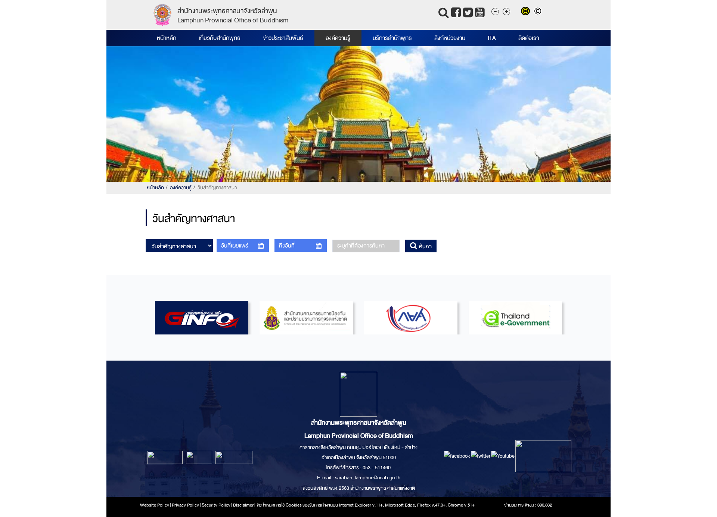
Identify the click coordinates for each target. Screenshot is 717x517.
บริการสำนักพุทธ (392, 38)
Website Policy (154, 505)
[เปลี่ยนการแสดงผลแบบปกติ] (538, 12)
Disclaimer (243, 505)
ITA (492, 38)
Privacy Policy (185, 505)
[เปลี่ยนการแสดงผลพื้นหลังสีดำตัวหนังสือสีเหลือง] (527, 12)
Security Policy (216, 505)
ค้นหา (425, 246)
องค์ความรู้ (338, 38)
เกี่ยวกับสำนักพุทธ (219, 38)
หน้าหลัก (166, 38)
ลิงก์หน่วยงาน (449, 38)
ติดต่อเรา (528, 38)
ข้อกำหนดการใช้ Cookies (279, 505)
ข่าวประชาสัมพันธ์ (283, 38)
